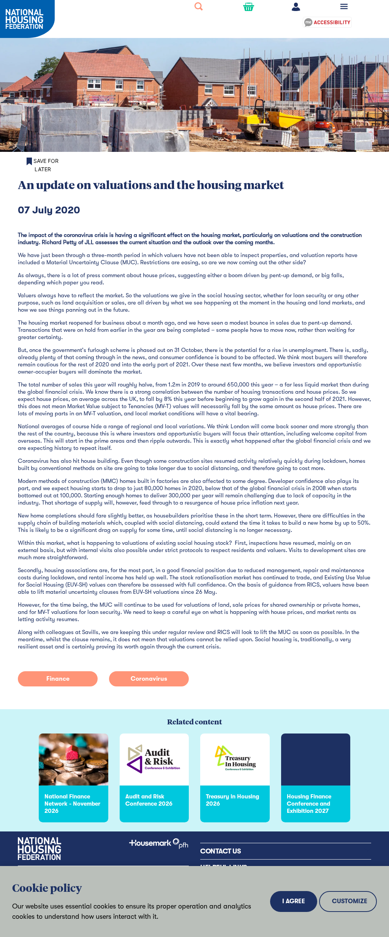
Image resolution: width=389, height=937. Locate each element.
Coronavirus (149, 678)
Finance (58, 678)
